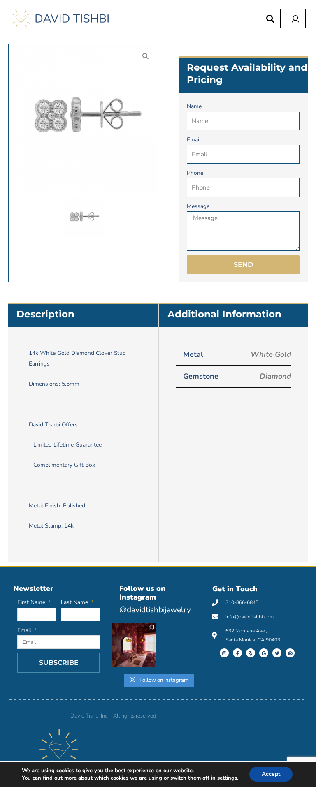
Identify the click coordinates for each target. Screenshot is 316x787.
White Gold (271, 354)
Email (194, 140)
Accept (271, 774)
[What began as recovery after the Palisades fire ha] (134, 645)
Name (194, 106)
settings (227, 778)
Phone (195, 173)
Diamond (275, 376)
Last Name (75, 602)
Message (198, 206)
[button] (270, 19)
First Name (32, 602)
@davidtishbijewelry (155, 609)
